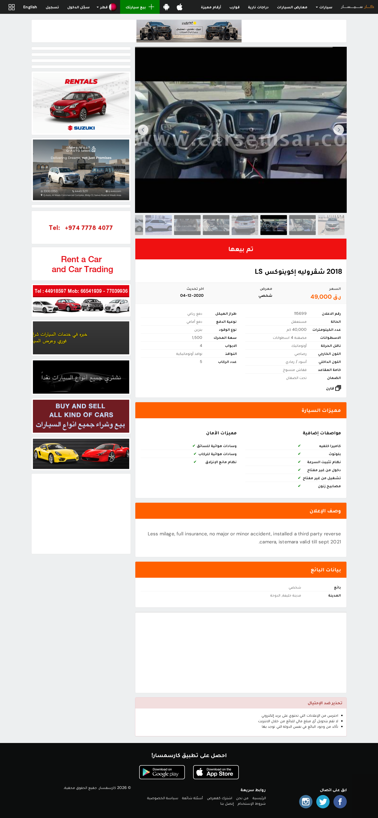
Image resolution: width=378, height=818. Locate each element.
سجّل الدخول (78, 6)
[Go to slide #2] (302, 225)
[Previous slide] (338, 130)
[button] (107, 7)
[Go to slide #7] (158, 225)
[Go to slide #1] (331, 225)
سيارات (325, 6)
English (30, 6)
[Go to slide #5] (216, 225)
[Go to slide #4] (245, 225)
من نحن (242, 797)
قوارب (234, 6)
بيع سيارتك (136, 6)
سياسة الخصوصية (162, 797)
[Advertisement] (241, 652)
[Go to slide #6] (187, 225)
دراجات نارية (258, 6)
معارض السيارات (292, 6)
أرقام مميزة (211, 6)
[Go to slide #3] (273, 225)
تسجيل (52, 6)
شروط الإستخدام (252, 803)
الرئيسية (259, 797)
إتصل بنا (227, 803)
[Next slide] (143, 130)
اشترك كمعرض (219, 797)
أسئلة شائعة (192, 797)
